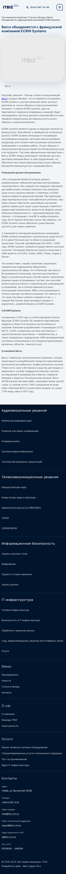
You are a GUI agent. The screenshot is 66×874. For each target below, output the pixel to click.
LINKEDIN (18, 848)
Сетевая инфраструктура (15, 610)
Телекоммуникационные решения (30, 477)
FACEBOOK (7, 848)
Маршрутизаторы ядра (14, 487)
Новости (6, 680)
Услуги (5, 651)
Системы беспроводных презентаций (22, 461)
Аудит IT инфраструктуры (15, 765)
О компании (8, 714)
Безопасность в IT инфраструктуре (21, 620)
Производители (10, 674)
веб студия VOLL (32, 866)
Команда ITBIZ (9, 720)
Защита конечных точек (14, 553)
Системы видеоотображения (17, 451)
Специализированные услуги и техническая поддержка (32, 753)
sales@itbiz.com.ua (10, 814)
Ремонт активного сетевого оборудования (24, 747)
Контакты (7, 692)
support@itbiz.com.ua (11, 825)
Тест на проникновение (14, 759)
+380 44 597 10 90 (10, 802)
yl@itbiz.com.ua (9, 837)
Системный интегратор (14, 17)
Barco (5, 98)
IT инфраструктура (17, 600)
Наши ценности (10, 725)
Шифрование (9, 564)
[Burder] (59, 7)
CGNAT (5, 518)
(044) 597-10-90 (40, 7)
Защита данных (10, 584)
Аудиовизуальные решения (24, 410)
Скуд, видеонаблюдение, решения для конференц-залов (32, 640)
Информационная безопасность (28, 543)
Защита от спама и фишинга (17, 574)
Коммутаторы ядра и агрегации (19, 497)
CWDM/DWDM (9, 528)
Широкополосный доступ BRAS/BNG (21, 507)
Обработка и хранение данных (18, 630)
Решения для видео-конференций (20, 431)
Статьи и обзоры (36, 17)
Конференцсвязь (11, 441)
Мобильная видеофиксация (16, 420)
